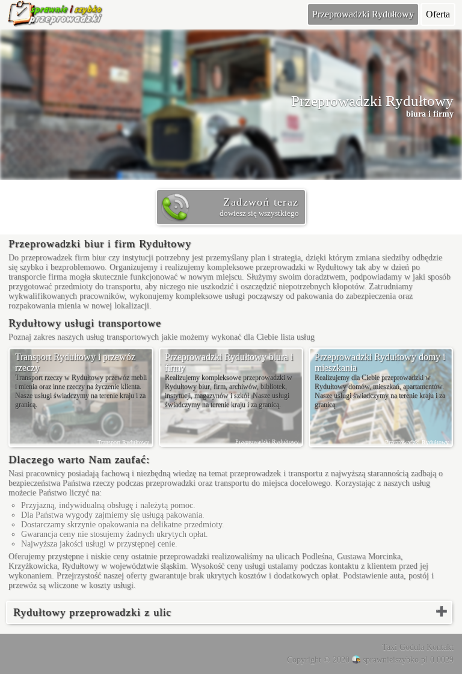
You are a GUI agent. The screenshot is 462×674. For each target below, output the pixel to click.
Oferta (438, 14)
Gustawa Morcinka (369, 556)
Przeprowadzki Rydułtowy (363, 14)
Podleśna (317, 556)
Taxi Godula (403, 647)
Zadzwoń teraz (259, 207)
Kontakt (440, 647)
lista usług (297, 337)
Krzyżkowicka (32, 566)
